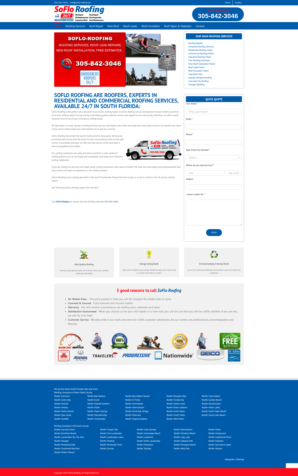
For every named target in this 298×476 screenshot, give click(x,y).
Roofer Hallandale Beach (148, 433)
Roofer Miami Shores (64, 411)
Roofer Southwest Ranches (67, 448)
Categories (230, 459)
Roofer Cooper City (109, 429)
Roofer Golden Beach (212, 399)
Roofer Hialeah (61, 403)
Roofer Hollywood (217, 433)
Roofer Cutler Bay (62, 399)
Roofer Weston (215, 448)
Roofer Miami (93, 407)
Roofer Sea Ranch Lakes (219, 444)
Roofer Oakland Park (183, 440)
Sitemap (240, 459)
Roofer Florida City (175, 399)
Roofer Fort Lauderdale (111, 433)
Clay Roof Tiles (195, 74)
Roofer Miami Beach (134, 407)
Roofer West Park (182, 448)
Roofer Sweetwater (96, 418)
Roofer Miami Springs (97, 411)
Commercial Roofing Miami (201, 53)
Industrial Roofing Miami (199, 57)
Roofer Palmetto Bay (97, 415)
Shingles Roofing (196, 84)
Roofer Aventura (61, 396)
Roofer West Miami (175, 418)
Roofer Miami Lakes (211, 407)
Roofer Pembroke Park (64, 444)
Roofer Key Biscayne (211, 403)
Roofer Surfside (61, 418)
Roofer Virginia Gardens (136, 418)
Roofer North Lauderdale (148, 440)
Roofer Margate (61, 440)
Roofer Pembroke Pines (111, 444)
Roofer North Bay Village (136, 411)
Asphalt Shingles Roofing (200, 77)
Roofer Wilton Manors (64, 452)
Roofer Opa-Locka (62, 415)
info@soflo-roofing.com (80, 2)
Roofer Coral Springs (146, 429)
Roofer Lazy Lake (182, 437)
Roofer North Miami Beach (214, 411)
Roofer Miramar (107, 440)
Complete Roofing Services (201, 46)
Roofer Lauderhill (145, 437)
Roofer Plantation (145, 444)
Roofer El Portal (132, 399)
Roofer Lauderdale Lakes (111, 437)
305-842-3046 (218, 16)
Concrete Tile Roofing (198, 81)
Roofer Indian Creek (176, 403)
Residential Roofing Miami (200, 50)
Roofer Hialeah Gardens (98, 403)
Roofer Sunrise (107, 448)
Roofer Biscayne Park (176, 396)
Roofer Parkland (215, 440)
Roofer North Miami (176, 411)
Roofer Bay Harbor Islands (137, 396)
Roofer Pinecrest (133, 415)
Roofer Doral (93, 399)
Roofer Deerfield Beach (65, 433)
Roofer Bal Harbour (96, 396)
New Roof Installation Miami (201, 63)
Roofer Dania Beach (183, 429)
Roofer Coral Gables (211, 396)
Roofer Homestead (134, 403)
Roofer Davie (214, 429)
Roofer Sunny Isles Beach (214, 415)
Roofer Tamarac (144, 448)
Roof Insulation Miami (198, 70)
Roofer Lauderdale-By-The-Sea (69, 437)
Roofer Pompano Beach (185, 444)
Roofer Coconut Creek (64, 429)
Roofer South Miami (176, 415)
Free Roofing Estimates (199, 60)
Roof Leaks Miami (196, 67)
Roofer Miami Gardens (177, 407)
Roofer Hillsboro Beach (185, 433)
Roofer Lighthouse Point (219, 437)
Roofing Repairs (195, 43)
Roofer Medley (61, 407)
